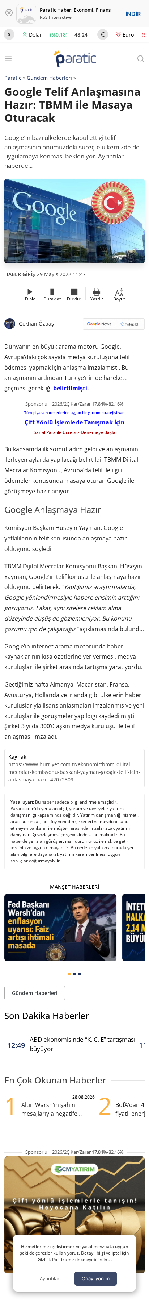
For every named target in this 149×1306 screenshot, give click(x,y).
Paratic (12, 77)
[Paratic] (74, 59)
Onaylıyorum (96, 1278)
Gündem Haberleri (49, 77)
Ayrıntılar (49, 1278)
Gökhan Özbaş (36, 323)
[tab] (69, 974)
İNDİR (133, 13)
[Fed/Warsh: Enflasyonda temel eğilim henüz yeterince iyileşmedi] (60, 927)
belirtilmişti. (71, 388)
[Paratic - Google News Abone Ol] (114, 326)
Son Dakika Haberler (46, 1015)
